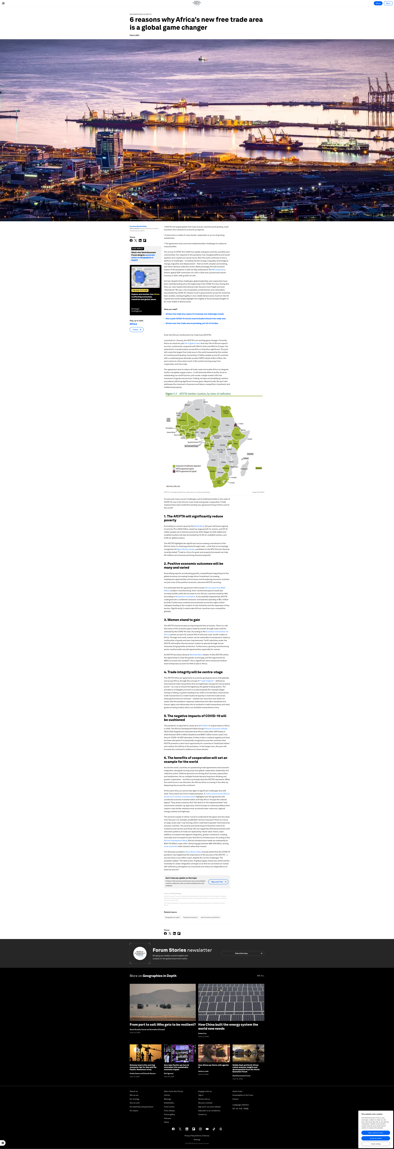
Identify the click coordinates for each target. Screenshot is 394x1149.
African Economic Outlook (216, 728)
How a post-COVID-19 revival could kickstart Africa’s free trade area (196, 318)
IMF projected (218, 270)
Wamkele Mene (196, 655)
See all (260, 976)
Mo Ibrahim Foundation (185, 596)
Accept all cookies (376, 1138)
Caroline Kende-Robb (138, 226)
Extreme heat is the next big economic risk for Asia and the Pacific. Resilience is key (143, 1067)
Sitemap (197, 1140)
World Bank (199, 526)
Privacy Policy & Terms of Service (197, 1136)
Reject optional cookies (375, 1133)
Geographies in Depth (140, 14)
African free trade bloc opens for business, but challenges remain (195, 314)
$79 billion (203, 726)
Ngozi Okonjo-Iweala (185, 549)
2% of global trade (192, 343)
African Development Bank (175, 840)
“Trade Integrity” (207, 681)
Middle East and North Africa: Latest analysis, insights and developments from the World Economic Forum (246, 1068)
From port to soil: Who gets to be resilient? (163, 1024)
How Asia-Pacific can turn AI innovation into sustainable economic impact (176, 1067)
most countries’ (170, 846)
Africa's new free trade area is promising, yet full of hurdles (192, 323)
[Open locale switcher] (2, 1143)
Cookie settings (376, 1144)
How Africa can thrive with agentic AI (213, 1066)
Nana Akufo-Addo (192, 852)
